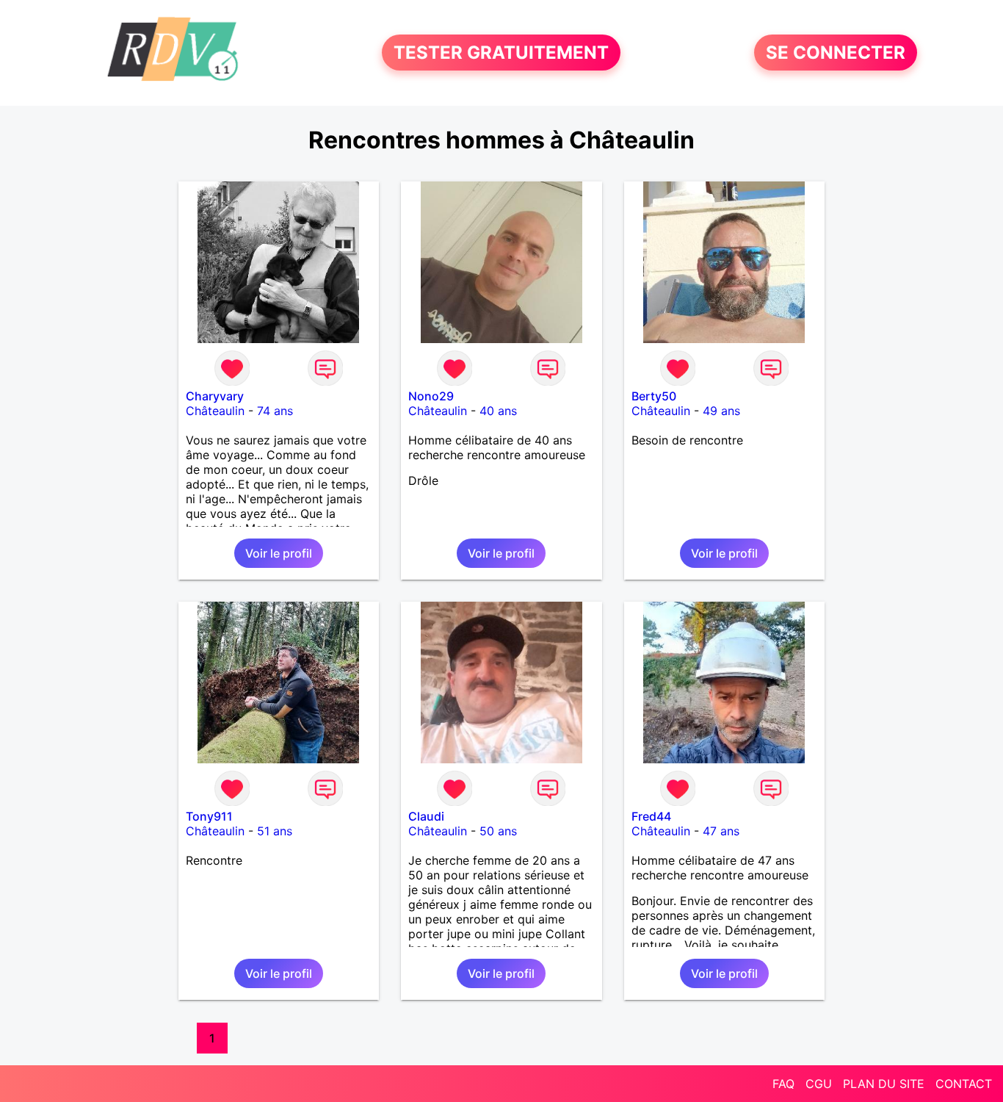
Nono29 (431, 396)
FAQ (783, 1083)
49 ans (721, 410)
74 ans (275, 410)
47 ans (721, 831)
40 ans (498, 410)
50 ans (498, 831)
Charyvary (215, 396)
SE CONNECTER (835, 52)
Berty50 (653, 396)
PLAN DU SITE (883, 1083)
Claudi (426, 816)
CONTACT (963, 1083)
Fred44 (651, 816)
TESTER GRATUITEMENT (501, 52)
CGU (818, 1083)
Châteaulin (215, 410)
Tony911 (209, 816)
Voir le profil (278, 553)
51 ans (274, 831)
